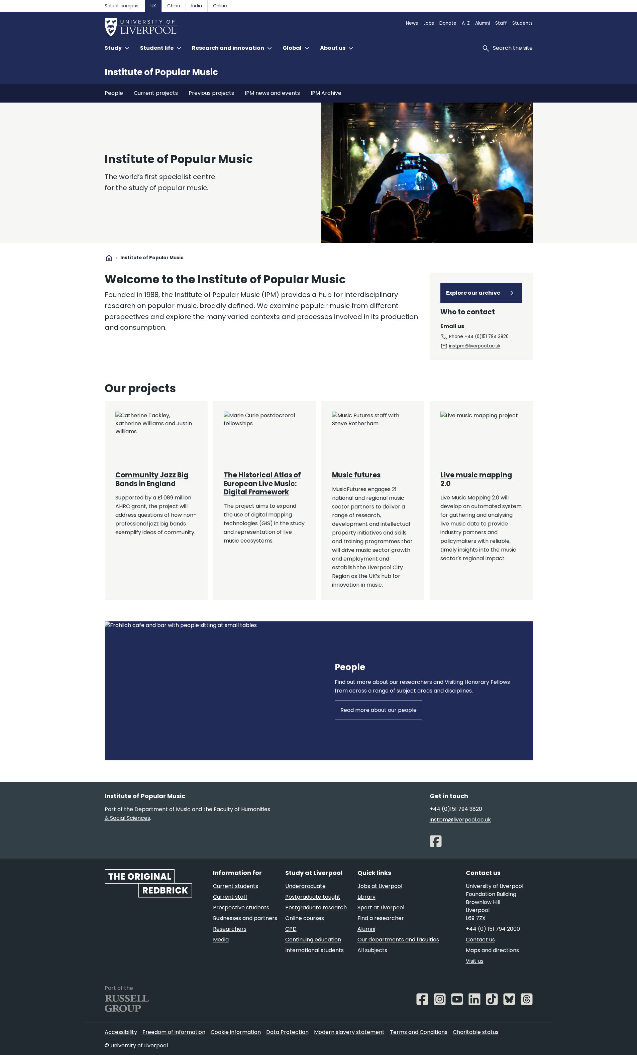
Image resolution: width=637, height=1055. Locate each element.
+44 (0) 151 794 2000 (493, 929)
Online (220, 6)
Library (366, 897)
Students (522, 23)
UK (153, 6)
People (114, 93)
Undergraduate (305, 886)
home (109, 258)
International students (314, 950)
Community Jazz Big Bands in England (151, 479)
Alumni (482, 23)
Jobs (428, 23)
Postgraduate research (316, 907)
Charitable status (476, 1032)
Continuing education (313, 939)
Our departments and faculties (398, 939)
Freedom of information (173, 1032)
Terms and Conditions (418, 1032)
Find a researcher (380, 918)
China (173, 6)
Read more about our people (378, 710)
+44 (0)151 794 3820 (456, 809)
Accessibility (121, 1032)
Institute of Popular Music (161, 72)
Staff (501, 23)
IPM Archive (326, 93)
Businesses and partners (245, 918)
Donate (447, 23)
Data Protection (287, 1032)
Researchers (229, 929)
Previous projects (211, 93)
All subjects (372, 950)
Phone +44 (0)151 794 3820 (479, 336)
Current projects (156, 93)
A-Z (466, 23)
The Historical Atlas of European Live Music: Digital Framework (262, 483)
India (196, 6)
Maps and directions (492, 950)
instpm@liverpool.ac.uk (475, 346)
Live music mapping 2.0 (476, 479)
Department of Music (162, 809)
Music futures (356, 475)
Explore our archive (473, 293)
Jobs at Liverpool (379, 886)
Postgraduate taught (312, 897)
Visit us (475, 961)
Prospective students (241, 907)
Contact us (480, 939)
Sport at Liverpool (380, 907)
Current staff (230, 897)
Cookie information (236, 1032)
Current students (235, 886)
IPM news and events (272, 93)
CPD (291, 929)
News (412, 23)
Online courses (304, 918)
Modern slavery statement (349, 1032)
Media (221, 939)
